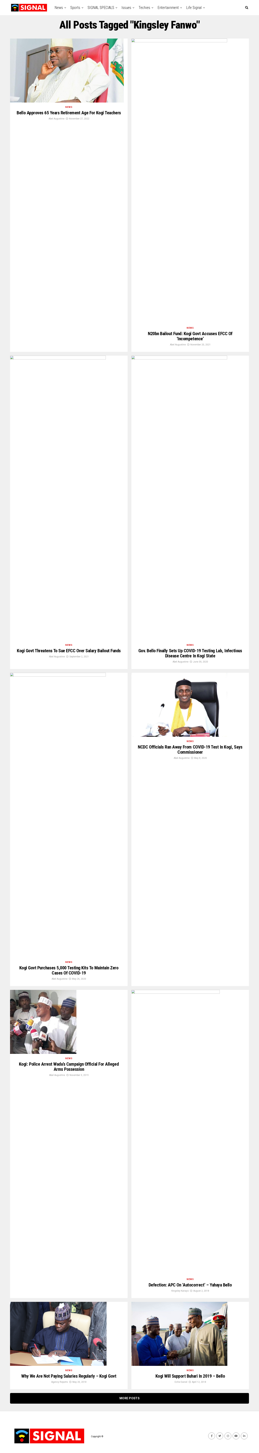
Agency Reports (59, 1382)
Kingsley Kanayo (180, 1291)
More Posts (129, 1398)
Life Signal (194, 7)
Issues (126, 7)
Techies (144, 7)
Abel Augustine (56, 118)
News (59, 7)
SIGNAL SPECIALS (101, 7)
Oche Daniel (180, 1382)
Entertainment (168, 7)
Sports (75, 7)
